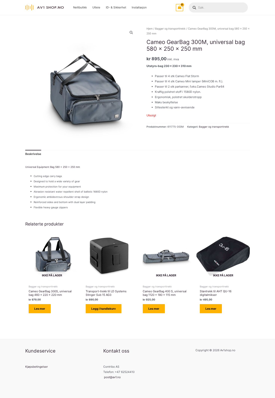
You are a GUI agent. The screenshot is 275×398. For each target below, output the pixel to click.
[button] (131, 32)
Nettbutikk (80, 7)
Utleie (96, 7)
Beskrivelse (33, 154)
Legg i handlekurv (103, 308)
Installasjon (139, 7)
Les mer (39, 308)
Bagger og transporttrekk (170, 28)
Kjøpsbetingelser (36, 366)
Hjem (149, 28)
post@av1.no (112, 377)
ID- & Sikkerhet (116, 7)
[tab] (33, 154)
